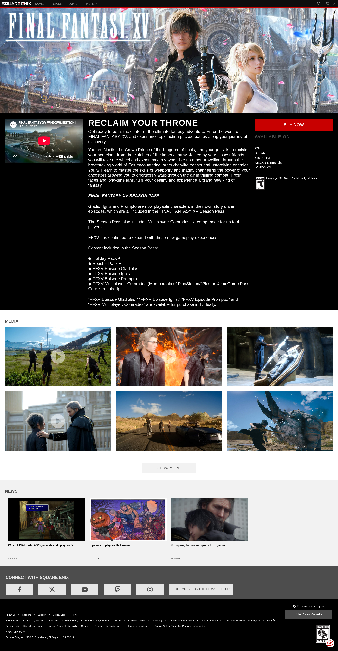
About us (10, 614)
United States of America (308, 614)
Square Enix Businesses (108, 626)
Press (118, 620)
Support (41, 614)
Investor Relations (138, 626)
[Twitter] (52, 589)
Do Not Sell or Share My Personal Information (180, 626)
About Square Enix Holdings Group (68, 626)
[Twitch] (117, 589)
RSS (270, 620)
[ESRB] (323, 633)
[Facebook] (19, 589)
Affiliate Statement (211, 620)
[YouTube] (84, 589)
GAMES (39, 3)
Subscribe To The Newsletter (201, 589)
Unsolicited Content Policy (63, 620)
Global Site (59, 614)
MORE (90, 3)
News (74, 614)
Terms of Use (13, 620)
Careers (26, 614)
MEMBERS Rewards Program (244, 620)
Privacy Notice (35, 620)
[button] (294, 125)
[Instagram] (150, 589)
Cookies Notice (136, 620)
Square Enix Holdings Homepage (24, 626)
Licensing (156, 620)
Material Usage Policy (97, 620)
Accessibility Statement (181, 620)
